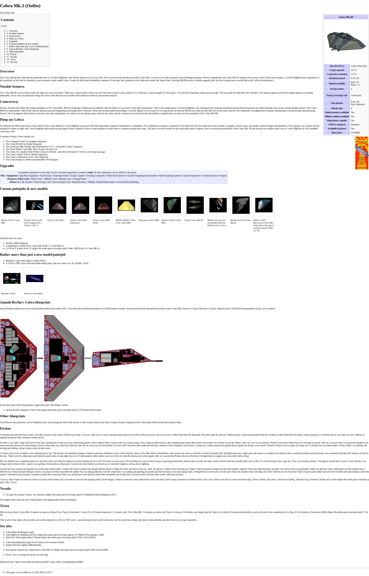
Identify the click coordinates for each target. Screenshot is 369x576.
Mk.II (24, 110)
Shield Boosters (79, 182)
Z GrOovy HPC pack (16, 263)
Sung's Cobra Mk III (193, 220)
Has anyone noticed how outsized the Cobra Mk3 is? (30, 550)
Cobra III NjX (16, 144)
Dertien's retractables (33, 293)
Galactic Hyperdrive (191, 175)
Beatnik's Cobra (13, 260)
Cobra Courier (69, 80)
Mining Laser (65, 179)
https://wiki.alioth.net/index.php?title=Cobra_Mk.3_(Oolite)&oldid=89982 (49, 562)
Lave (92, 77)
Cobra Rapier (16, 159)
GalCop (257, 80)
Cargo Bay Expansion (28, 175)
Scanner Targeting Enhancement (142, 175)
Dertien (52, 152)
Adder (32, 520)
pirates (83, 95)
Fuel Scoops (45, 175)
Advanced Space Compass (215, 175)
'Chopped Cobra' (17, 141)
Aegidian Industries (37, 141)
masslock (191, 520)
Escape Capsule (77, 175)
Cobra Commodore (19, 157)
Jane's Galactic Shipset (213, 308)
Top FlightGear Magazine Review (21, 535)
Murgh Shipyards (39, 154)
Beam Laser (36, 179)
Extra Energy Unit (42, 182)
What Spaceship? (102, 126)
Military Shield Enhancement (101, 182)
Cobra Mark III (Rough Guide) (20, 532)
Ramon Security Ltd (48, 149)
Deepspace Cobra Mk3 (149, 220)
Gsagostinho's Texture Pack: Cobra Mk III (25, 246)
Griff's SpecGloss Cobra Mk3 (263, 221)
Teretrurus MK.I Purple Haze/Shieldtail (28, 146)
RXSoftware (212, 225)
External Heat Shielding (128, 182)
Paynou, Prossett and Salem (12, 108)
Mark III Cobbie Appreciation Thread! (23, 537)
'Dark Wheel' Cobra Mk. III (22, 149)
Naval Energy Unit (61, 182)
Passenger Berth (60, 175)
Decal (8, 554)
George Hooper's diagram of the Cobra (128, 422)
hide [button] (4, 26)
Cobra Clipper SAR (19, 154)
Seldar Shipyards (34, 144)
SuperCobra (165, 80)
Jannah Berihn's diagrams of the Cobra (23, 410)
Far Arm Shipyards (39, 157)
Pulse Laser (23, 179)
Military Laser (50, 179)
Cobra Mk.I (145, 77)
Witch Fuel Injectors (116, 175)
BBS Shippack (21, 243)
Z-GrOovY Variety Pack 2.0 (19, 248)
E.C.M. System (25, 182)
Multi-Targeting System (169, 175)
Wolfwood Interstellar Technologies (42, 159)
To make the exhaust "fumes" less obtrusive (25, 494)
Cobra (8, 542)
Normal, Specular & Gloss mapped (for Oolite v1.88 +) (33, 223)
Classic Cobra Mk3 (55, 220)
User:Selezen (6, 422)
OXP (330, 124)
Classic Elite (197, 308)
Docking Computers (95, 175)
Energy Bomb (79, 179)
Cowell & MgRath (58, 77)
